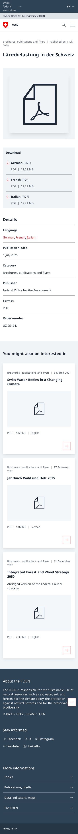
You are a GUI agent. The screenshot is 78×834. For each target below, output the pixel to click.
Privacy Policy (10, 828)
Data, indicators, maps (20, 798)
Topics (8, 777)
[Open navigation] (72, 25)
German (8, 237)
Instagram (46, 739)
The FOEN (11, 808)
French (20, 237)
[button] (72, 702)
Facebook (14, 739)
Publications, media (17, 787)
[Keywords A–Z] (65, 6)
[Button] (67, 540)
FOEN (14, 25)
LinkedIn (34, 746)
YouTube (13, 746)
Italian (31, 237)
